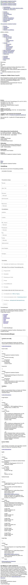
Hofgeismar (8, 49)
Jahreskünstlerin (9, 46)
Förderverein (6, 53)
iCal (1, 73)
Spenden (5, 21)
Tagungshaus (6, 13)
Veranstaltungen (6, 7)
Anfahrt (5, 316)
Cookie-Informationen (6, 346)
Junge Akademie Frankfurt (9, 50)
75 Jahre (8, 41)
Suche (4, 319)
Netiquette (5, 57)
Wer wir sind (8, 38)
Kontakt (5, 315)
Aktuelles (5, 15)
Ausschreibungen (9, 40)
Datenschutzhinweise (6, 561)
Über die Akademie (7, 14)
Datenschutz (6, 321)
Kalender (5, 11)
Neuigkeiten (8, 44)
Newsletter (5, 56)
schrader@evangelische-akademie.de (18, 114)
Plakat (2, 161)
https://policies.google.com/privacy (11, 494)
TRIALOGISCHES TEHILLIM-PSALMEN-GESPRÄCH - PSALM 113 (13, 9)
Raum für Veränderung (8, 19)
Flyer (2, 162)
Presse (4, 59)
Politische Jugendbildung (8, 17)
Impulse (7, 45)
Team (7, 39)
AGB (4, 320)
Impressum (5, 322)
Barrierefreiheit (6, 20)
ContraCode (5, 16)
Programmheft (9, 47)
